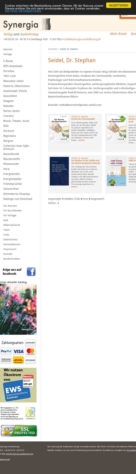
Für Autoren (10, 205)
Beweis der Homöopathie (83, 119)
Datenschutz (10, 239)
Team (6, 229)
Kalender (8, 106)
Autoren (7, 49)
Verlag (7, 34)
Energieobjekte (12, 178)
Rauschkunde (11, 154)
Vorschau (8, 71)
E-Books (8, 61)
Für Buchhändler (12, 210)
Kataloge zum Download (17, 198)
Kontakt (7, 253)
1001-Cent (9, 76)
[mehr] (82, 140)
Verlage (7, 54)
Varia (6, 169)
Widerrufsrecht (11, 225)
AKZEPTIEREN (118, 5)
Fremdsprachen (12, 183)
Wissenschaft (11, 164)
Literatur (8, 116)
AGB (5, 220)
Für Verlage (9, 215)
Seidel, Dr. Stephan (69, 49)
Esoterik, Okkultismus (16, 86)
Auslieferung (29, 34)
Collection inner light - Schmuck (16, 147)
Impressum (9, 249)
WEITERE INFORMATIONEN (23, 11)
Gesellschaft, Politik (15, 91)
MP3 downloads (12, 66)
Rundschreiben (11, 258)
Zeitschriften (11, 188)
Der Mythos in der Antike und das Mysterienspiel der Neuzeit (85, 161)
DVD (5, 125)
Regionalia (9, 135)
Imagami (8, 101)
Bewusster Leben (13, 81)
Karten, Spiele (11, 111)
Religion (8, 140)
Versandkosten (11, 244)
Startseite (52, 49)
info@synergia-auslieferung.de (82, 39)
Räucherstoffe (11, 159)
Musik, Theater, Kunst (16, 120)
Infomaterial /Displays (16, 193)
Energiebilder (11, 174)
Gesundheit (10, 96)
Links (6, 234)
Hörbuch (8, 130)
